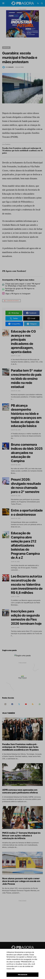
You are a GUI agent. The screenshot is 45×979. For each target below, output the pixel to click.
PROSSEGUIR (22, 975)
